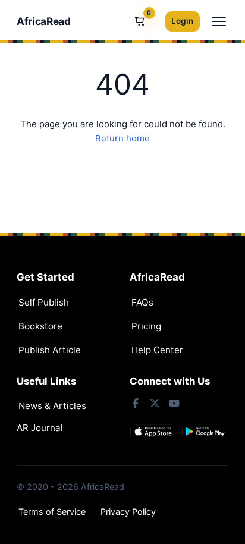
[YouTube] (174, 403)
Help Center (157, 350)
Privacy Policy (128, 512)
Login (182, 21)
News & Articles (52, 405)
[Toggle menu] (218, 21)
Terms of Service (52, 512)
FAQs (142, 302)
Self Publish (43, 302)
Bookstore (40, 326)
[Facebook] (136, 403)
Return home (122, 138)
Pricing (146, 326)
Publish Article (49, 350)
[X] (155, 403)
